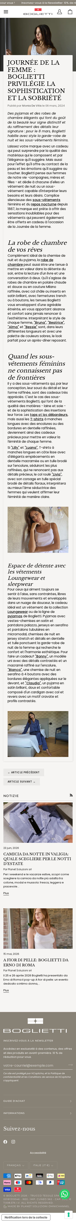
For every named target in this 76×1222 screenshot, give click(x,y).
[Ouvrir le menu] (8, 12)
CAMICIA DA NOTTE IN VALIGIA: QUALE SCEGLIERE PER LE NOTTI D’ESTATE (37, 859)
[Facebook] (5, 1142)
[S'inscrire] (69, 1065)
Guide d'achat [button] (14, 1101)
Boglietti (13, 1195)
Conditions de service (41, 1077)
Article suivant (22, 781)
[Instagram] (13, 1142)
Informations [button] (14, 1113)
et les (49, 414)
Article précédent (24, 772)
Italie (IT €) (41, 1165)
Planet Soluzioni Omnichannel (45, 1206)
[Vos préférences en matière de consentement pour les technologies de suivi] (69, 1215)
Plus (6, 893)
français (14, 1165)
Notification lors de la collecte (26, 1217)
